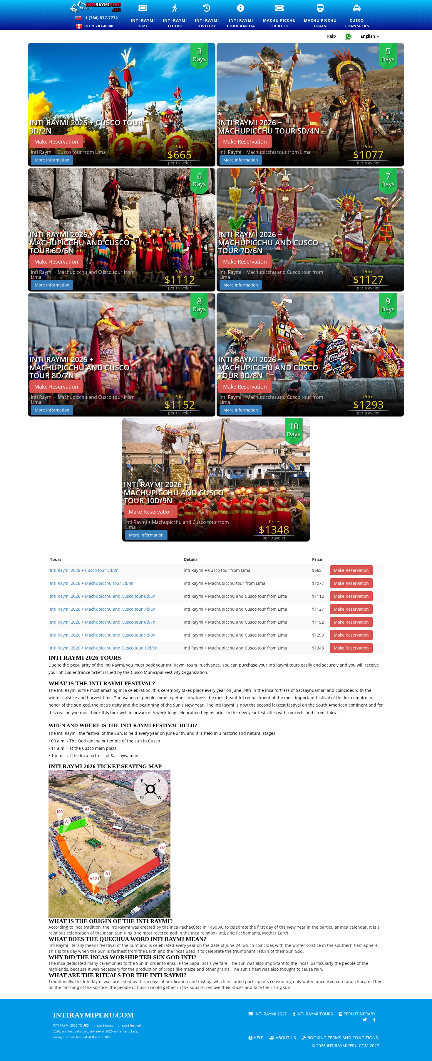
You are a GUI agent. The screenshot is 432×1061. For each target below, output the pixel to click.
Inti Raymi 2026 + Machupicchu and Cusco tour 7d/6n (268, 242)
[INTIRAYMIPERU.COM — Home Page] (93, 7)
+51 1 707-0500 (100, 26)
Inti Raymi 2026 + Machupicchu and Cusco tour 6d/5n (79, 242)
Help (331, 36)
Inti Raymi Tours (314, 1014)
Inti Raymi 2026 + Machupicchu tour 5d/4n (269, 127)
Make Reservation (56, 141)
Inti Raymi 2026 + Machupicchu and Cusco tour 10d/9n (174, 492)
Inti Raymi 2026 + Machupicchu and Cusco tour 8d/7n (79, 367)
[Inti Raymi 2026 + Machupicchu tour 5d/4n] (310, 104)
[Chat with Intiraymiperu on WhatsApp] (348, 36)
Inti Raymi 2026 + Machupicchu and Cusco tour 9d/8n (268, 367)
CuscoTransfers (357, 16)
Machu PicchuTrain (320, 16)
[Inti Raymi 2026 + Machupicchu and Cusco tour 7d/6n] (310, 229)
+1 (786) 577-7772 (100, 17)
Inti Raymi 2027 (270, 1014)
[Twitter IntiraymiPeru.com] (364, 1019)
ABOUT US (285, 1037)
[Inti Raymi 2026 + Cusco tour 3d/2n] (121, 104)
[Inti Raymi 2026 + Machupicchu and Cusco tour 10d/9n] (216, 479)
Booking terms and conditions (342, 1037)
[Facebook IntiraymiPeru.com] (374, 1019)
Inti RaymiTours (175, 16)
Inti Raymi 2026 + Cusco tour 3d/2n (86, 127)
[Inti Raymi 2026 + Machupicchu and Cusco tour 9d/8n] (310, 354)
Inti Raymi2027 (143, 16)
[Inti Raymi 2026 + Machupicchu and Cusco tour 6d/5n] (121, 229)
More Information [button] (52, 160)
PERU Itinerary (359, 1014)
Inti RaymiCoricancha (241, 16)
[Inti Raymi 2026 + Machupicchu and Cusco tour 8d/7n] (121, 354)
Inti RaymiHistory (207, 16)
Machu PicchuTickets (280, 16)
